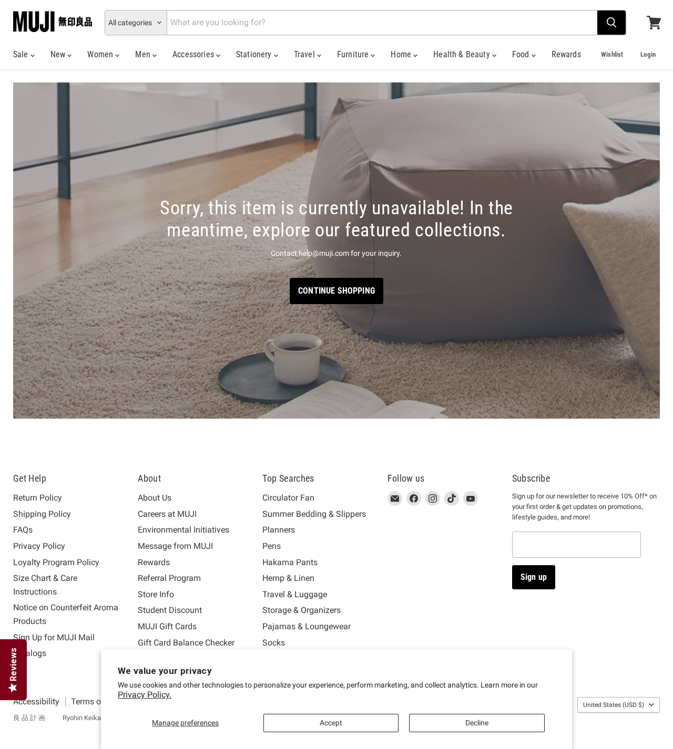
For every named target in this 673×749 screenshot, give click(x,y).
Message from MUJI (175, 546)
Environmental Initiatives (183, 530)
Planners (278, 530)
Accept (331, 723)
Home (402, 54)
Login (648, 54)
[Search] (611, 23)
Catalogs (29, 653)
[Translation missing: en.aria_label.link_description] (336, 250)
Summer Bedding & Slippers (314, 514)
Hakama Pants (290, 562)
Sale (21, 54)
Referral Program (169, 578)
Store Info (156, 594)
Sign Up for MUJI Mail (54, 637)
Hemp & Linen (288, 578)
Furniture (354, 54)
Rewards (566, 54)
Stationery (255, 54)
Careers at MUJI (167, 514)
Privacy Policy (39, 546)
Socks (273, 643)
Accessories (194, 54)
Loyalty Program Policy (56, 562)
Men (143, 54)
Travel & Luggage (294, 594)
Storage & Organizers (301, 610)
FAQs (23, 530)
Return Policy (37, 498)
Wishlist (612, 54)
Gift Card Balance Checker (186, 643)
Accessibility (36, 701)
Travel (305, 54)
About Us (154, 498)
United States (613, 705)
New (59, 54)
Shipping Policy (42, 514)
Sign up (534, 577)
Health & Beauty (462, 54)
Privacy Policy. (144, 695)
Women (101, 54)
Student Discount (170, 610)
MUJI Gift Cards (167, 626)
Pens (271, 546)
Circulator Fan (288, 498)
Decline (476, 723)
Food (522, 54)
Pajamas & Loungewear (306, 626)
